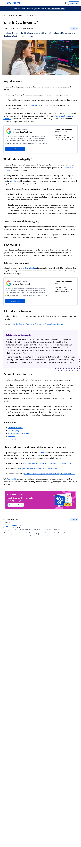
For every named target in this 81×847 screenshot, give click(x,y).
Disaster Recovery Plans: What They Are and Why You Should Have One (38, 324)
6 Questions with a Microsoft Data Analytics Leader (39, 468)
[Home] (4, 15)
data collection (30, 268)
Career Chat (41, 452)
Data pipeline (12, 439)
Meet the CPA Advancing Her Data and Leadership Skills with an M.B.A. (49, 474)
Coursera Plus (12, 479)
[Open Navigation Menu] (4, 3)
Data (10, 15)
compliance (14, 181)
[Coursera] (13, 3)
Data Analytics (19, 15)
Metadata (11, 436)
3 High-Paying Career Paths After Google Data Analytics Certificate (47, 463)
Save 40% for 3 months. (56, 9)
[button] (74, 28)
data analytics (34, 105)
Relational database (15, 428)
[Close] (76, 8)
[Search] (65, 3)
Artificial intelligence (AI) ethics (19, 433)
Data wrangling (13, 430)
